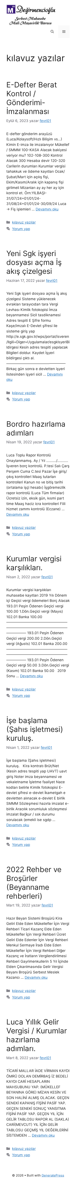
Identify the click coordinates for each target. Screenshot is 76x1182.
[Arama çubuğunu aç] (52, 31)
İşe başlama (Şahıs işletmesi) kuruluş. (34, 729)
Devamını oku (47, 209)
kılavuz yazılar (24, 222)
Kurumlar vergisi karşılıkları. (33, 563)
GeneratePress (53, 1175)
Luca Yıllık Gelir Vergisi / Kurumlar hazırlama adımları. (36, 1035)
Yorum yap (21, 229)
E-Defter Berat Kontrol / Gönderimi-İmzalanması (31, 98)
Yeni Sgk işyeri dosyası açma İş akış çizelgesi (34, 262)
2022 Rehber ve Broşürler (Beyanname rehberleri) (33, 882)
